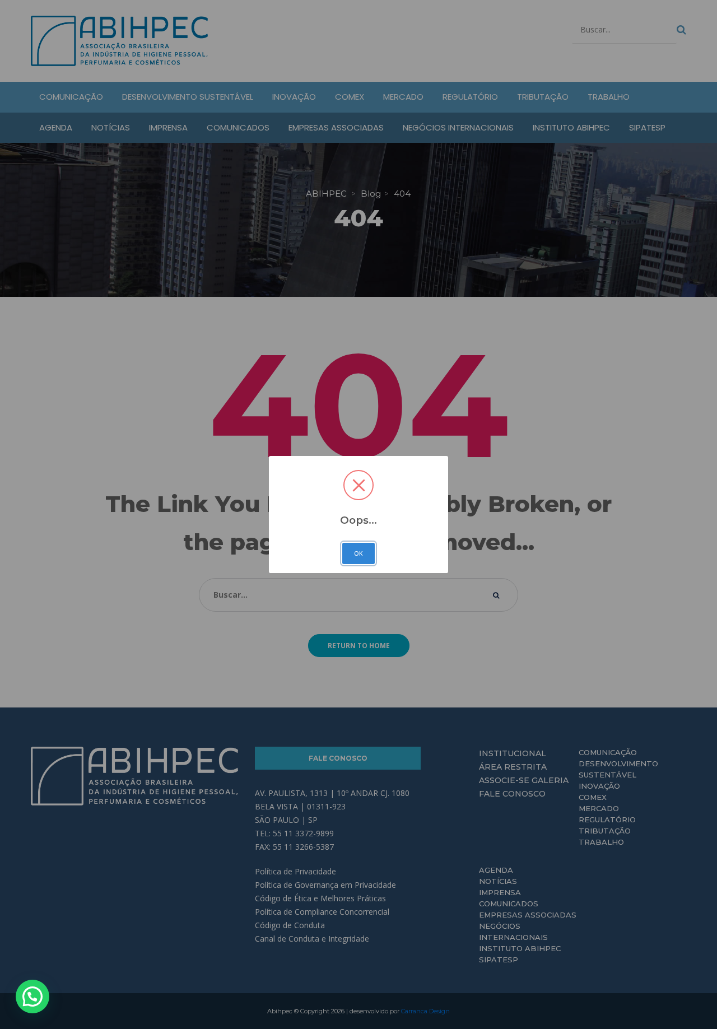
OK (358, 553)
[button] (32, 996)
